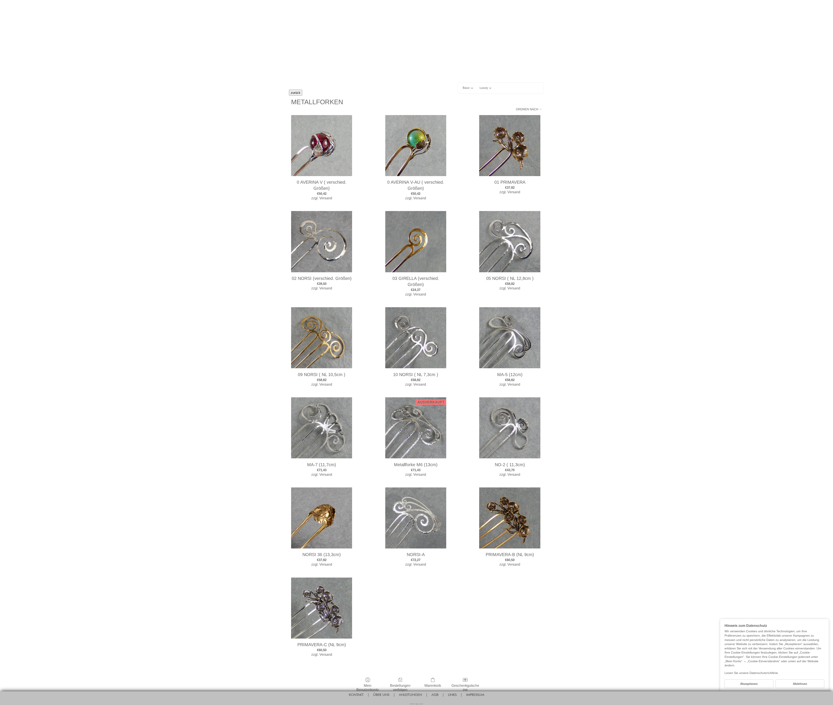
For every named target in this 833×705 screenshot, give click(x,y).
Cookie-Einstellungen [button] (774, 694)
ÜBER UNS (381, 695)
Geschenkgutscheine (465, 688)
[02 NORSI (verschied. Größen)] (321, 241)
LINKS (452, 695)
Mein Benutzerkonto (367, 688)
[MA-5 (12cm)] (509, 337)
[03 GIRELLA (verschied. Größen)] (415, 241)
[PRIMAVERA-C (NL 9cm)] (321, 608)
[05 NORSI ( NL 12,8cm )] (509, 241)
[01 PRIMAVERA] (509, 145)
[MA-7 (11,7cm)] (321, 427)
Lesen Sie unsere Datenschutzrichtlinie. (752, 673)
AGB (434, 695)
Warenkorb (432, 685)
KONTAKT (356, 695)
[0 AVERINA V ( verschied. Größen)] (321, 145)
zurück (295, 92)
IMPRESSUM (475, 695)
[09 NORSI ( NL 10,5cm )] (321, 337)
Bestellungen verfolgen (400, 688)
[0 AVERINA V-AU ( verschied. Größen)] (415, 145)
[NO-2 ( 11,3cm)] (509, 427)
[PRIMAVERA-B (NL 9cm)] (509, 517)
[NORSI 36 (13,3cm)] (321, 517)
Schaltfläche (416, 35)
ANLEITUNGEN (410, 695)
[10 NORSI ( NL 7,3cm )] (415, 337)
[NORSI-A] (415, 517)
